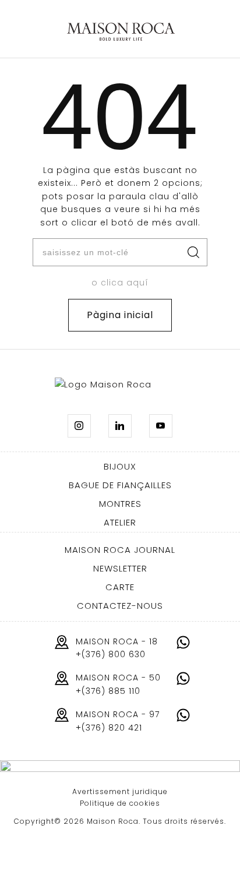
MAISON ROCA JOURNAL (120, 550)
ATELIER (120, 522)
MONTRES (120, 504)
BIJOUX (120, 466)
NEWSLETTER (120, 568)
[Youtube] (160, 426)
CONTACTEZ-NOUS (120, 606)
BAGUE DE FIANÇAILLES (120, 485)
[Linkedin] (120, 426)
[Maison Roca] (121, 32)
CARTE (120, 587)
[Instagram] (79, 426)
